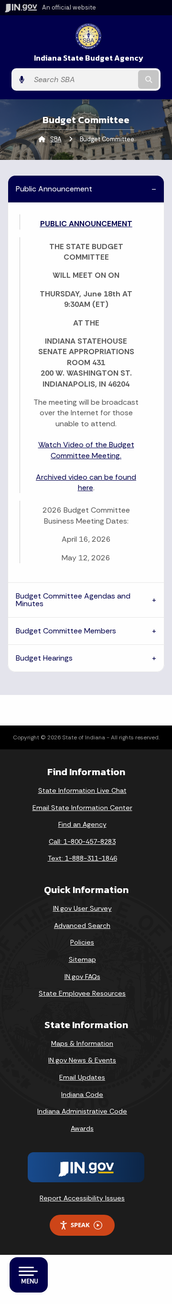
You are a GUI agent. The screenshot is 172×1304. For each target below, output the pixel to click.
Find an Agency (82, 824)
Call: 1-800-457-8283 (82, 841)
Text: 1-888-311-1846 (82, 858)
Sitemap (82, 959)
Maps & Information (82, 1043)
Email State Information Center (82, 807)
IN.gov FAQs (82, 976)
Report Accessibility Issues (82, 1198)
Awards (82, 1128)
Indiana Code (82, 1094)
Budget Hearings (44, 658)
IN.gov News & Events (82, 1060)
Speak (80, 1224)
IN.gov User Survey (82, 908)
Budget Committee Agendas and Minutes (73, 600)
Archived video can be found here (86, 482)
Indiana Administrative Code (82, 1111)
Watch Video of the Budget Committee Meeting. (86, 450)
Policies (82, 942)
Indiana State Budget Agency (88, 58)
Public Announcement (54, 189)
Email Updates (82, 1077)
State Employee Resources (82, 993)
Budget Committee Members (66, 631)
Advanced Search (82, 925)
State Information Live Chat (82, 790)
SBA (56, 139)
